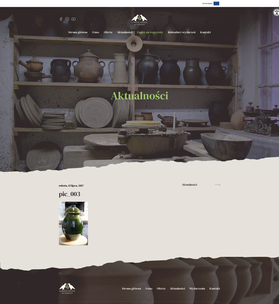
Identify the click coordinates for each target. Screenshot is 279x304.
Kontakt (205, 32)
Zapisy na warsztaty (150, 32)
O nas (95, 32)
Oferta (108, 32)
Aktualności (124, 32)
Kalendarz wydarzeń (181, 32)
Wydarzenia (197, 288)
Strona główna (77, 32)
